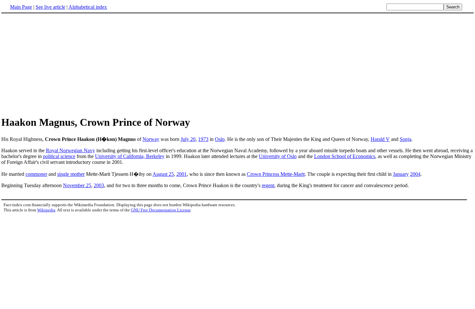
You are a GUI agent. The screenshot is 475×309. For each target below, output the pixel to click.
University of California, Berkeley (129, 156)
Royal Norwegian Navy (70, 150)
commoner (36, 174)
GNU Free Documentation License (161, 210)
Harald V (380, 139)
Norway (150, 139)
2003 (99, 185)
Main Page (21, 7)
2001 (181, 174)
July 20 (188, 139)
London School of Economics (344, 156)
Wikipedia (46, 210)
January (401, 174)
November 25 (77, 185)
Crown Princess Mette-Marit (276, 174)
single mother (71, 174)
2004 (415, 174)
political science (59, 156)
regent (268, 185)
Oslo (220, 139)
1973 (203, 139)
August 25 (163, 174)
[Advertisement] (55, 64)
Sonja (405, 139)
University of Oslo (278, 156)
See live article (50, 7)
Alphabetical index (88, 7)
